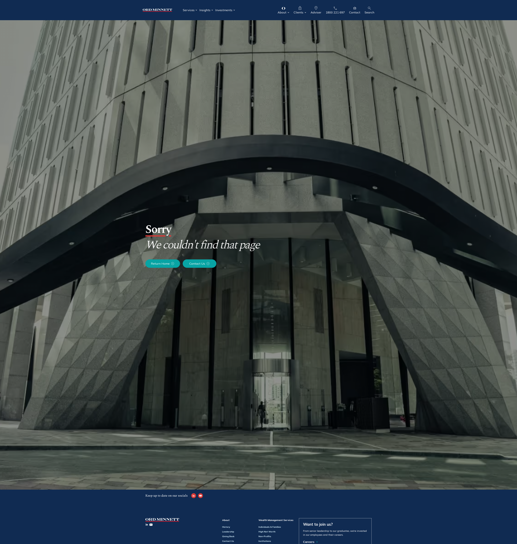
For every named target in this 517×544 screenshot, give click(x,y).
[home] (157, 10)
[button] (190, 10)
